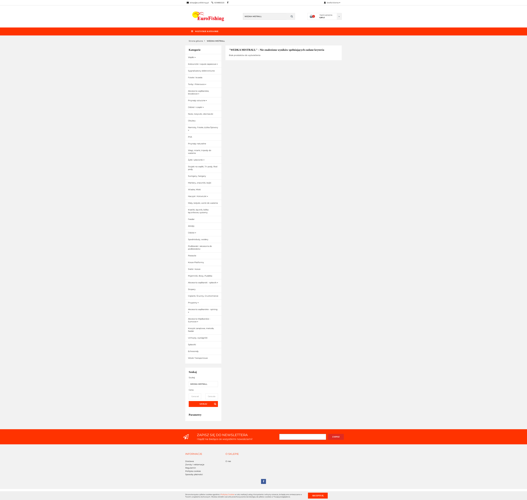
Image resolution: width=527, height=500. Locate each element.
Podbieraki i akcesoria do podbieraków (200, 247)
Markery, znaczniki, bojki (199, 183)
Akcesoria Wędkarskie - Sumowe (199, 320)
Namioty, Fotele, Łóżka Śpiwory (203, 127)
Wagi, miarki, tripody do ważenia (199, 151)
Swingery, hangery (197, 176)
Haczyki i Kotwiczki (197, 196)
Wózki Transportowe (198, 358)
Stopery (192, 289)
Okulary (192, 120)
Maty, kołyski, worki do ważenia (203, 203)
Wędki (191, 57)
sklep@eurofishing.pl (199, 3)
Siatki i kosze (194, 269)
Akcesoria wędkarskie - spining (203, 309)
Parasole (192, 255)
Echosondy (193, 351)
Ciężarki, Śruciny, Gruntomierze (203, 296)
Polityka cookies (193, 471)
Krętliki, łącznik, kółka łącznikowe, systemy (198, 211)
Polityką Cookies (227, 494)
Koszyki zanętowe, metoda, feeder (201, 329)
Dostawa (189, 461)
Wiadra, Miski (194, 189)
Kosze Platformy (196, 262)
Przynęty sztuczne (197, 100)
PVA (190, 137)
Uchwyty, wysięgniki (198, 338)
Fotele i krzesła (195, 77)
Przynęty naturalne (197, 143)
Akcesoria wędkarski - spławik (202, 282)
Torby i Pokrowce (196, 84)
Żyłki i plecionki (195, 160)
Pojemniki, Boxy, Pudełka (200, 276)
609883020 (219, 3)
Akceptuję (318, 496)
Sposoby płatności (194, 474)
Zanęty (191, 226)
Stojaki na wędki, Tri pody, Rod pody (202, 168)
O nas (228, 461)
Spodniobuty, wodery (198, 239)
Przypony (193, 302)
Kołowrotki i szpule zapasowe (202, 64)
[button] (193, 454)
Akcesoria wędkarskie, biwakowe (198, 92)
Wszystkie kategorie (206, 31)
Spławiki (192, 344)
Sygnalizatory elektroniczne (201, 71)
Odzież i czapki (195, 107)
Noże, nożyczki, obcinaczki (200, 114)
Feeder (191, 219)
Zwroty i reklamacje (194, 464)
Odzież (191, 232)
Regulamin (190, 468)
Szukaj (203, 404)
